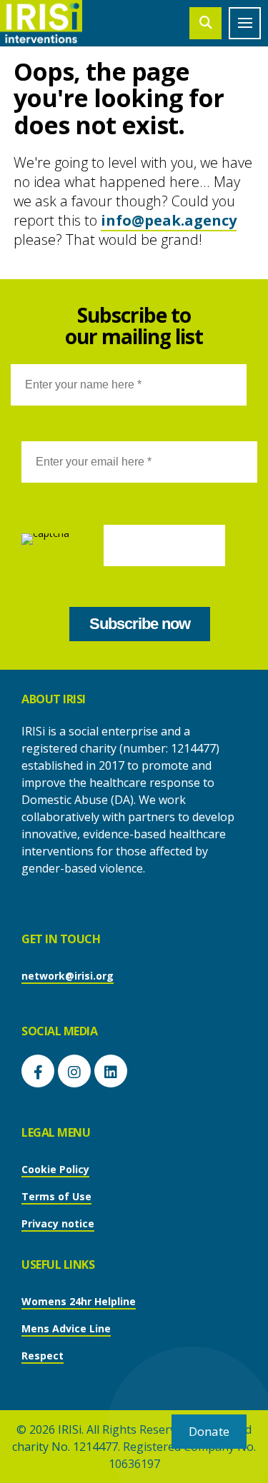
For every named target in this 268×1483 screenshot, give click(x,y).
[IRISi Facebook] (37, 1071)
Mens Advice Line (66, 1328)
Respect (42, 1355)
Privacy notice (57, 1223)
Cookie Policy (55, 1169)
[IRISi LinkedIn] (110, 1071)
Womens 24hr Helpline (78, 1301)
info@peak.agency (169, 220)
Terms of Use (56, 1196)
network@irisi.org (67, 975)
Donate (209, 1431)
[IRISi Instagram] (74, 1071)
